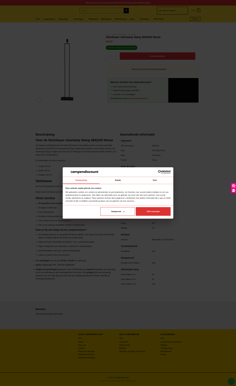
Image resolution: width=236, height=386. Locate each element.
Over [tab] (155, 180)
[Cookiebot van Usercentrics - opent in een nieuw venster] (160, 172)
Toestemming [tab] (81, 180)
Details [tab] (118, 180)
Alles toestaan (153, 211)
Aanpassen (116, 211)
